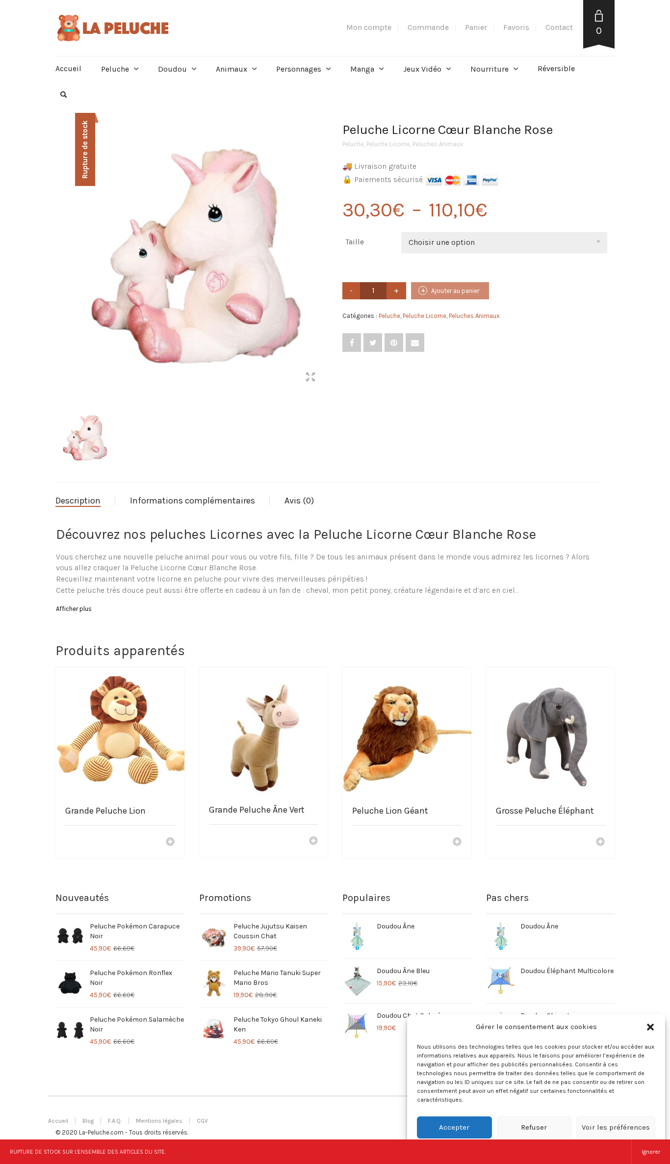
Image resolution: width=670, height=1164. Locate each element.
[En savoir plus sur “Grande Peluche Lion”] (170, 842)
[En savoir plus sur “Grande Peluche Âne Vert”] (313, 841)
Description (78, 500)
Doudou (172, 69)
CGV (202, 1120)
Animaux (231, 69)
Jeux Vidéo (422, 69)
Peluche (115, 69)
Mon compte (368, 27)
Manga (362, 69)
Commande (428, 27)
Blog (88, 1120)
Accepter (454, 1127)
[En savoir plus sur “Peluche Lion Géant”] (457, 842)
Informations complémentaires (192, 500)
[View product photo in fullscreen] (310, 378)
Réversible (556, 68)
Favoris (516, 27)
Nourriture (489, 69)
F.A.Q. (115, 1120)
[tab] (85, 501)
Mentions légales (159, 1120)
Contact (559, 27)
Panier (476, 27)
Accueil (68, 68)
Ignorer (651, 1151)
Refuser (534, 1127)
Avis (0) (299, 500)
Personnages (298, 69)
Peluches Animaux (438, 144)
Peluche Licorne (388, 144)
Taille (354, 241)
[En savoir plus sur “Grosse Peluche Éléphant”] (600, 842)
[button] (650, 1027)
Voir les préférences (616, 1127)
